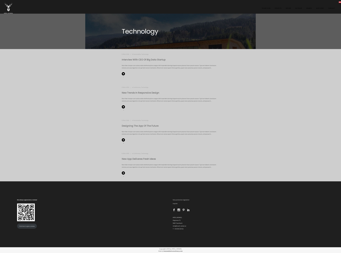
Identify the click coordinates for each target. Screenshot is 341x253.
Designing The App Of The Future (140, 125)
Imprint (175, 203)
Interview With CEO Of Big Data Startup (144, 59)
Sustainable (137, 54)
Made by (170, 251)
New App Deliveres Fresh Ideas (139, 159)
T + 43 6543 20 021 (178, 229)
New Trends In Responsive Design (140, 92)
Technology (144, 54)
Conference (136, 87)
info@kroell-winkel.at (179, 226)
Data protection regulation (181, 200)
